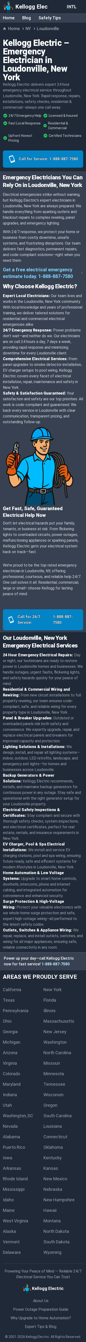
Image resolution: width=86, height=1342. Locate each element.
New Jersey (54, 1031)
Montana (52, 1220)
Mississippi (14, 1189)
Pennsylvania (15, 1010)
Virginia (10, 1063)
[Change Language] (72, 6)
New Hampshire (59, 1199)
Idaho (8, 1199)
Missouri (51, 1063)
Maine (9, 1210)
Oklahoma (53, 1147)
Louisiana (52, 1126)
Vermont (11, 1241)
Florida (49, 1000)
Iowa (7, 1157)
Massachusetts (58, 1021)
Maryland (12, 1084)
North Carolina (57, 1052)
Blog (26, 17)
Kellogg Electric (37, 1337)
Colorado (11, 1073)
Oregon (50, 1105)
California (12, 989)
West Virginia (15, 1220)
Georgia (10, 1031)
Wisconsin (53, 1094)
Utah (7, 1105)
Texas (9, 1000)
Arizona (10, 1052)
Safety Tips (49, 17)
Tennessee (54, 1084)
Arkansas (12, 1168)
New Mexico (55, 1178)
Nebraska (52, 1189)
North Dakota (56, 1231)
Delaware (12, 1252)
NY (28, 28)
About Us (40, 1301)
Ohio (7, 1021)
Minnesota (53, 1073)
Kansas (50, 1168)
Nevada (10, 1126)
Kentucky (52, 1157)
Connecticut (55, 1136)
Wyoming (52, 1252)
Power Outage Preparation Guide (40, 1309)
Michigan (11, 1042)
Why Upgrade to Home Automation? (41, 1318)
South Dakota (56, 1241)
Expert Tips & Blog (40, 1326)
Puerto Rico (14, 1147)
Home (9, 17)
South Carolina (57, 1115)
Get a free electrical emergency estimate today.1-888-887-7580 (38, 273)
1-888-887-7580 (56, 964)
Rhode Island (15, 1178)
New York (52, 989)
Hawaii (50, 1210)
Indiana (10, 1094)
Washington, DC (18, 1115)
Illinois (49, 1010)
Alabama (11, 1136)
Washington (55, 1042)
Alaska (9, 1231)
